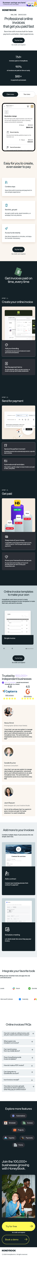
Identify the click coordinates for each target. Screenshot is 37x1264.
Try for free (18, 658)
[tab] (10, 94)
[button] (4, 648)
